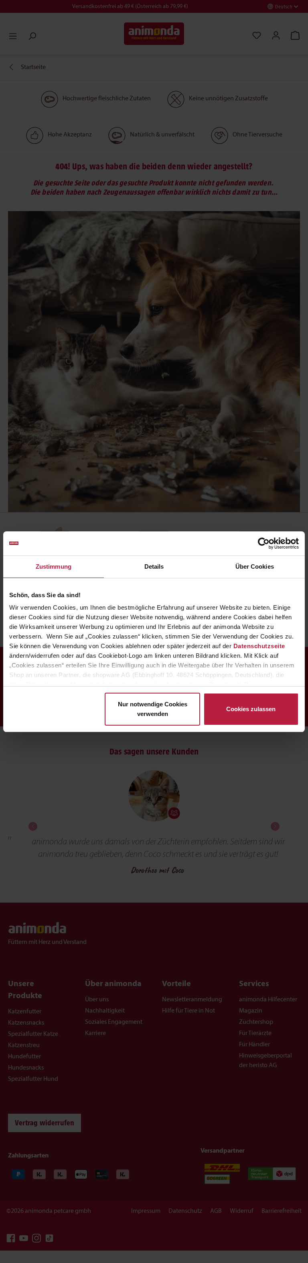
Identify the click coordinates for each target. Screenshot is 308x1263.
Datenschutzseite (259, 646)
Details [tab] (154, 566)
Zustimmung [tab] (53, 566)
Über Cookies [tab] (254, 566)
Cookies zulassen (251, 709)
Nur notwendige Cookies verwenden (152, 709)
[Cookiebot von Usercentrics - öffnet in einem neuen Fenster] (264, 543)
